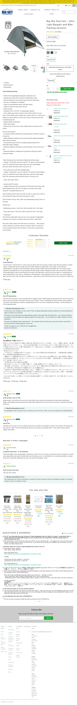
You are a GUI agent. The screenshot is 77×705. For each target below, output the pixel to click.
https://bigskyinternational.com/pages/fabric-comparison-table (22, 554)
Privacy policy (19, 652)
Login (69, 5)
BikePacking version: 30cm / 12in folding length (60, 68)
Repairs (17, 645)
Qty (47, 85)
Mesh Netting (51, 59)
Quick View (50, 118)
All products (11, 629)
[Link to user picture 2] (15, 383)
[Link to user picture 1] (6, 282)
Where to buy (4, 651)
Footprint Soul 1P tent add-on (61, 108)
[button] (26, 10)
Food (9, 659)
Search (2, 631)
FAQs (2, 634)
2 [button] (37, 435)
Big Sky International (8, 702)
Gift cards (10, 669)
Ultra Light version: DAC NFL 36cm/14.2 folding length (60, 75)
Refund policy (19, 643)
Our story (18, 631)
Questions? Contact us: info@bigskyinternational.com (18, 5)
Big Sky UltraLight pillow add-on (61, 116)
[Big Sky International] (7, 12)
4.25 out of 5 (17, 242)
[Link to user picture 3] (23, 383)
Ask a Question (52, 37)
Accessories (11, 662)
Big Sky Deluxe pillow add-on (60, 124)
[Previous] (4, 40)
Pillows (10, 657)
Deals (9, 672)
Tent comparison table (3, 643)
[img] (7, 256)
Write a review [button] (63, 243)
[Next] (44, 40)
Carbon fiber (51, 80)
